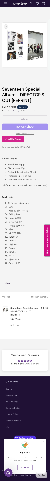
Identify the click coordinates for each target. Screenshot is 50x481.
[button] (5, 4)
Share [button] (7, 283)
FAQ (7, 426)
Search (9, 389)
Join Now (25, 467)
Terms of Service (13, 420)
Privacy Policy (12, 414)
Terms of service (26, 475)
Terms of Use (11, 395)
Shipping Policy (13, 408)
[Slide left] (19, 83)
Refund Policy (12, 401)
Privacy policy (12, 475)
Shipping (16, 111)
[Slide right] (31, 83)
